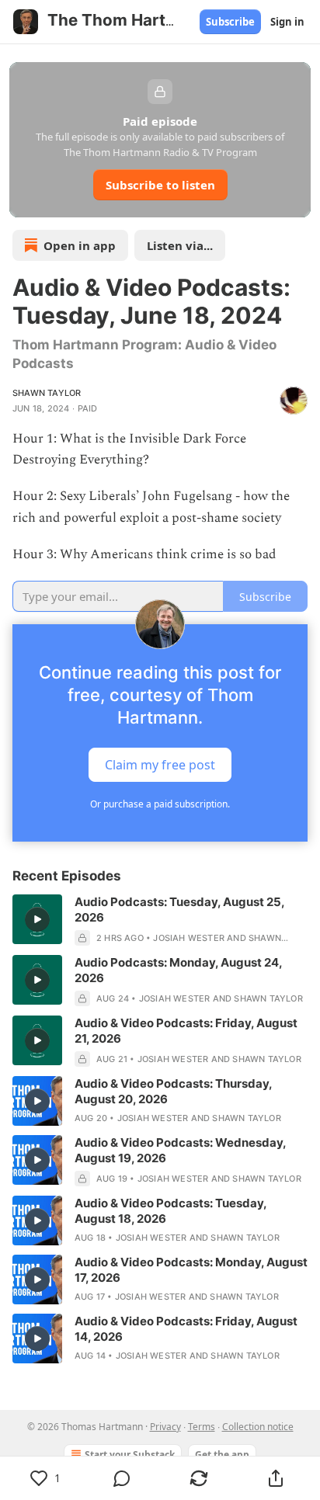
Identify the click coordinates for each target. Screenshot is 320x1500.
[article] (160, 920)
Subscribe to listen (160, 185)
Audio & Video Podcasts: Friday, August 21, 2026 (186, 1031)
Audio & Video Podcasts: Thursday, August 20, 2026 (173, 1091)
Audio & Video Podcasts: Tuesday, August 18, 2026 (170, 1211)
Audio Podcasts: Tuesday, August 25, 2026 (179, 909)
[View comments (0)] (122, 1478)
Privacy (165, 1426)
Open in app (79, 245)
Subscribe (230, 22)
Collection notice (258, 1426)
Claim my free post (160, 764)
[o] (37, 919)
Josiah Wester (188, 937)
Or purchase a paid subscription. (160, 804)
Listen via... (180, 245)
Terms (201, 1426)
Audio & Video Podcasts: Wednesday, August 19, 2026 (180, 1150)
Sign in (287, 22)
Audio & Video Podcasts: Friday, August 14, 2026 (186, 1329)
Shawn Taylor (46, 392)
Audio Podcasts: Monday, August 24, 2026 (178, 970)
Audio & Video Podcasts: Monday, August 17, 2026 (191, 1270)
